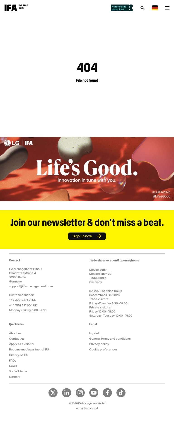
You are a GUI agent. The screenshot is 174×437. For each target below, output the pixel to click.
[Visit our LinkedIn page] (66, 396)
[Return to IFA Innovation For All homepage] (16, 10)
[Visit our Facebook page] (107, 396)
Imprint (94, 333)
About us (15, 333)
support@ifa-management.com (31, 286)
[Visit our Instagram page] (80, 396)
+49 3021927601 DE (22, 299)
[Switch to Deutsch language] (155, 9)
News (13, 366)
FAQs (12, 360)
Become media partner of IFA (29, 349)
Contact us (16, 338)
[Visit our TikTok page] (121, 396)
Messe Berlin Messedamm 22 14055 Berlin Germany (100, 276)
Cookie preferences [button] (103, 349)
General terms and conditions (110, 338)
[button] (142, 9)
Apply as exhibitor (21, 344)
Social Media (18, 371)
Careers (14, 376)
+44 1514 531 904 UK (23, 305)
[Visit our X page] (53, 396)
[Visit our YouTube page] (93, 396)
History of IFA (18, 355)
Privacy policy (99, 344)
